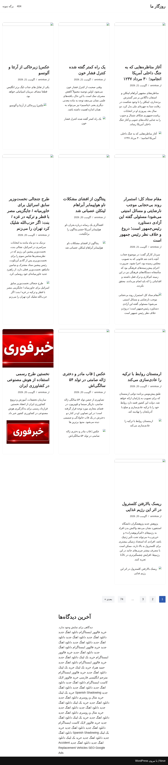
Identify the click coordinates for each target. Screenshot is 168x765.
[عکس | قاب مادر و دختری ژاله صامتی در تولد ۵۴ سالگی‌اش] (83, 348)
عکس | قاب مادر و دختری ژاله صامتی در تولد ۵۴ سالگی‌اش (84, 379)
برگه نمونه (8, 6)
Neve (162, 760)
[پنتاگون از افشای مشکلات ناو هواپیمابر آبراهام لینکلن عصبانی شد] (83, 173)
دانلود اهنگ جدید (68, 632)
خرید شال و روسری (91, 697)
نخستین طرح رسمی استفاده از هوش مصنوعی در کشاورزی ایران (28, 379)
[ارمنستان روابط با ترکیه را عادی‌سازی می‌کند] (140, 348)
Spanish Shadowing (88, 692)
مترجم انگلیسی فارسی (93, 677)
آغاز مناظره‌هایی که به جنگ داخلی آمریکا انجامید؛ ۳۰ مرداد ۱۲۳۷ (142, 73)
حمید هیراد (98, 667)
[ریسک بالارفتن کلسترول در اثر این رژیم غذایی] (140, 478)
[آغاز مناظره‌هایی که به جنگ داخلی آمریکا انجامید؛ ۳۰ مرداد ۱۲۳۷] (140, 41)
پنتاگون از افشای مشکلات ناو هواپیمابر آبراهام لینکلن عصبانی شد (84, 205)
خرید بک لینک (87, 657)
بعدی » (108, 599)
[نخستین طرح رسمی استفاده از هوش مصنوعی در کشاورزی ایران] (27, 348)
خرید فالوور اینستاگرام (92, 632)
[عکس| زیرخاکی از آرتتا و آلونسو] (27, 41)
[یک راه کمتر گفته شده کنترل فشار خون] (83, 41)
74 (121, 599)
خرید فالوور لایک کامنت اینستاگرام (79, 722)
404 (19, 6)
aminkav (154, 85)
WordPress (141, 760)
